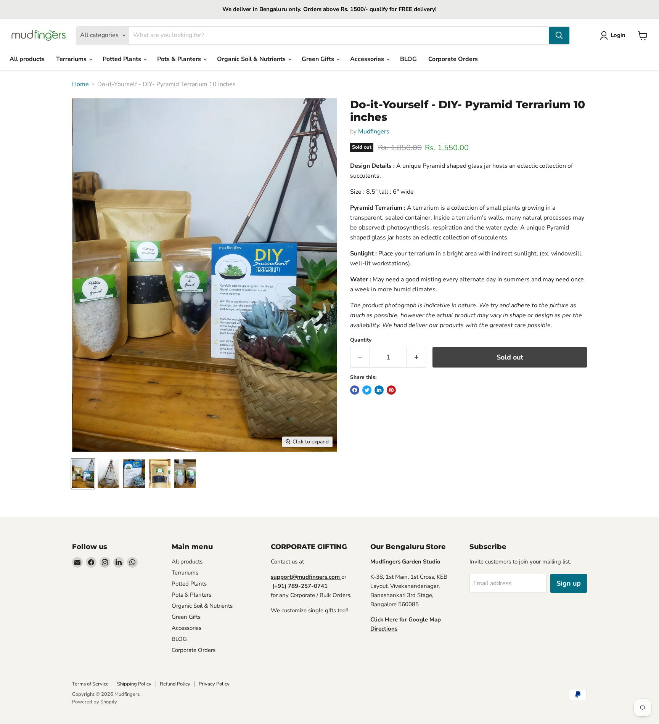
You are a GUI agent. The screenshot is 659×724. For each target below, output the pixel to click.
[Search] (559, 35)
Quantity (360, 340)
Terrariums (72, 59)
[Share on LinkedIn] (379, 390)
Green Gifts (319, 59)
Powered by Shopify (94, 701)
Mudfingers (373, 131)
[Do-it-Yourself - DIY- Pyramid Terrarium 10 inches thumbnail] (83, 474)
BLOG (408, 59)
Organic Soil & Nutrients (252, 59)
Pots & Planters (180, 59)
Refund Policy (175, 684)
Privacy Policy (214, 684)
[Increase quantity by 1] (416, 357)
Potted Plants (123, 59)
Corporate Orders (453, 59)
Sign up (568, 583)
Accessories (368, 59)
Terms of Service (90, 684)
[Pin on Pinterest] (391, 390)
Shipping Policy (134, 684)
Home (80, 84)
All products (27, 59)
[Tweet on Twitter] (366, 390)
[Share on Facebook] (354, 390)
